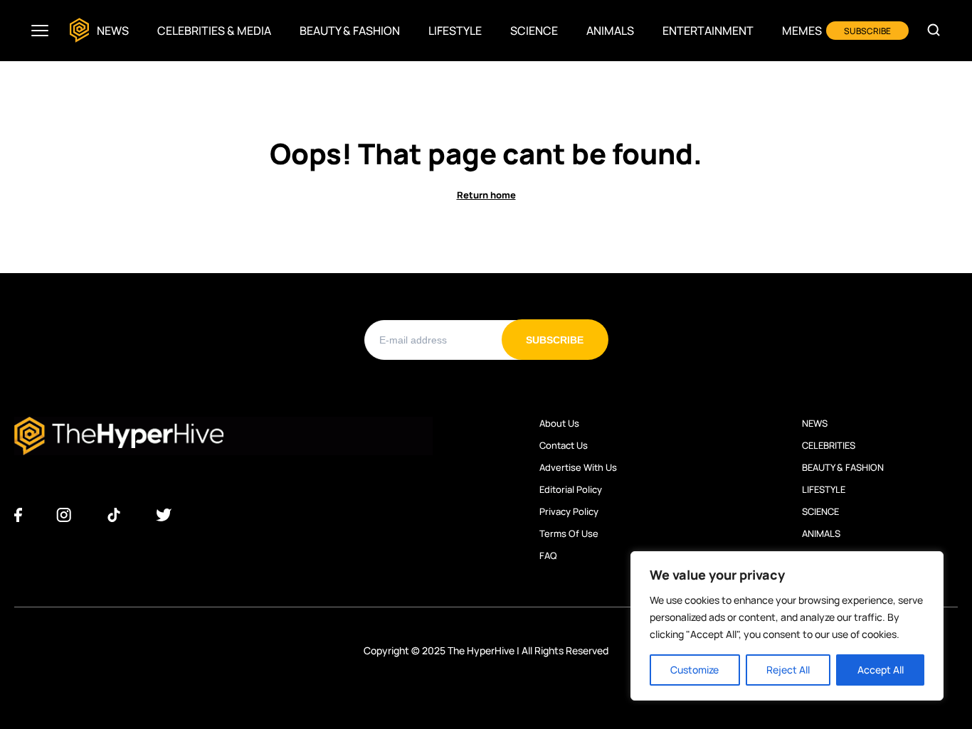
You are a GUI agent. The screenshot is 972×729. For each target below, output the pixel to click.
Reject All (788, 669)
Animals (610, 30)
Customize (694, 669)
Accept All (880, 669)
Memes (802, 30)
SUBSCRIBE (867, 31)
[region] (787, 626)
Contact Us (563, 445)
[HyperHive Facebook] (18, 515)
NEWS (815, 423)
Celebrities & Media (214, 30)
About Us (559, 423)
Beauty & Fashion (350, 30)
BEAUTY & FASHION (843, 467)
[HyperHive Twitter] (163, 515)
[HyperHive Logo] (79, 31)
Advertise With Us (578, 467)
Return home (486, 195)
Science (534, 30)
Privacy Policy (568, 511)
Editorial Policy (570, 489)
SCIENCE (820, 511)
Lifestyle (455, 30)
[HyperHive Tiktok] (113, 515)
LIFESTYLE (823, 489)
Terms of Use (568, 533)
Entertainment (708, 30)
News (113, 30)
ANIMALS (821, 533)
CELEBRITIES (828, 445)
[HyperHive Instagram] (64, 515)
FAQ (548, 555)
